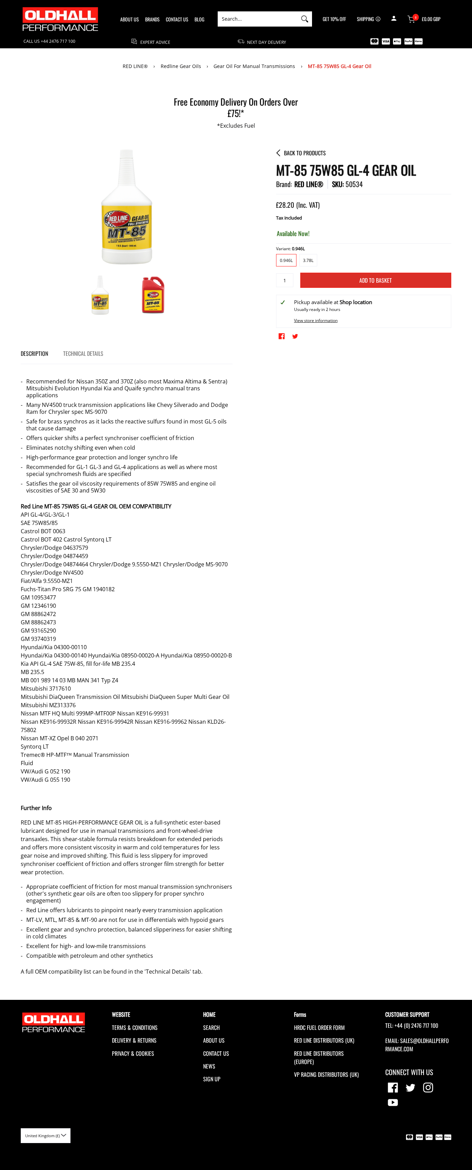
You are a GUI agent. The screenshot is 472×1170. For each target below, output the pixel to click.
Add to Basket (375, 280)
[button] (393, 19)
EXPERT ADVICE (154, 42)
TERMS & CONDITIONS (135, 1027)
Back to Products (305, 153)
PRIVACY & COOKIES (133, 1053)
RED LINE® (135, 66)
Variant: (290, 249)
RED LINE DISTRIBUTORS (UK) (324, 1040)
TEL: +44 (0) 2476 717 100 (411, 1025)
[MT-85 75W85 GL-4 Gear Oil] (100, 295)
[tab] (34, 353)
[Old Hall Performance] (60, 19)
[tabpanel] (127, 676)
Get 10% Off (334, 19)
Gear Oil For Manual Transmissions (254, 66)
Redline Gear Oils (181, 66)
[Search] (305, 19)
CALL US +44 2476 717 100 (49, 41)
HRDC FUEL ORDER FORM (319, 1027)
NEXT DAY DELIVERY (266, 42)
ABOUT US (214, 1040)
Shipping (365, 19)
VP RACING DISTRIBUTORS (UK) (326, 1074)
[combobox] (258, 19)
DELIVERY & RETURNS (134, 1040)
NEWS (209, 1066)
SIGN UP (211, 1079)
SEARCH (211, 1027)
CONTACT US (216, 1053)
